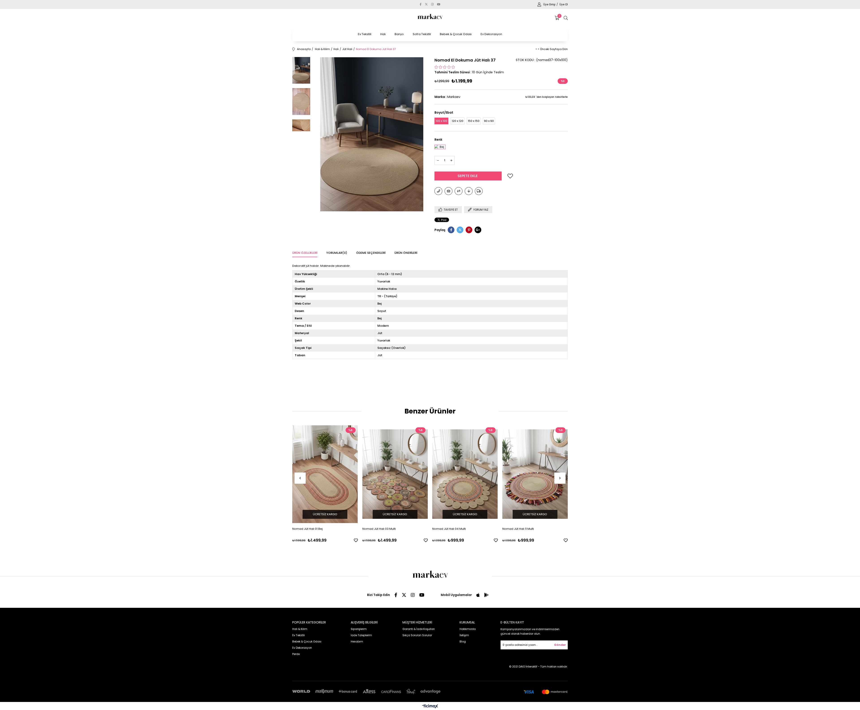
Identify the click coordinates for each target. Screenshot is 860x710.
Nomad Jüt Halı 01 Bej (307, 529)
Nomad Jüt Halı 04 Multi (449, 529)
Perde (296, 654)
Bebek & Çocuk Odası (456, 34)
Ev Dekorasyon (491, 34)
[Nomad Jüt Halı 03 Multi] (395, 474)
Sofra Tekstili (422, 34)
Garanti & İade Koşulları (418, 629)
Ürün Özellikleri (304, 253)
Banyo (399, 34)
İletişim (464, 635)
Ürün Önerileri (405, 253)
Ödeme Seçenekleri (370, 253)
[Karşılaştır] (458, 191)
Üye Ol (563, 4)
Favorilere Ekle (356, 540)
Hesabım (357, 641)
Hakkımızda (468, 629)
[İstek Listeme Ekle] (448, 191)
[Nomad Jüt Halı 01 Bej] (325, 474)
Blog (463, 641)
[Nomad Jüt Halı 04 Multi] (465, 474)
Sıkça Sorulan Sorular (417, 635)
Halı (383, 34)
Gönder (560, 645)
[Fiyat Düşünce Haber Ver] (469, 191)
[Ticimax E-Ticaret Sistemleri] (430, 706)
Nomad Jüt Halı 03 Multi (379, 529)
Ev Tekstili (364, 34)
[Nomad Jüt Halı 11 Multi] (535, 474)
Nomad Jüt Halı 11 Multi (518, 529)
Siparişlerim (359, 629)
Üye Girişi (549, 4)
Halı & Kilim (299, 629)
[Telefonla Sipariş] (438, 191)
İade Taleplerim (361, 635)
